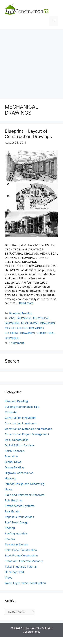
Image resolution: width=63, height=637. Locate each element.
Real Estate (12, 511)
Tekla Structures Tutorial (21, 566)
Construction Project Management (27, 434)
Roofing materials (16, 533)
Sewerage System (16, 544)
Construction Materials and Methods (28, 428)
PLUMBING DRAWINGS (20, 333)
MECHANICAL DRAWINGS (38, 323)
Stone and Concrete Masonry (24, 561)
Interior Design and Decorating (24, 484)
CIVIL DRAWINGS (20, 318)
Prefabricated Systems (20, 506)
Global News (13, 461)
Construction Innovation (20, 417)
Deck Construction (17, 439)
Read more (26, 303)
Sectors (10, 539)
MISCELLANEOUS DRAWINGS (24, 328)
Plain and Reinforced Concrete (24, 495)
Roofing (10, 528)
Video (8, 577)
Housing (10, 478)
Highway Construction (19, 473)
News (8, 489)
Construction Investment (21, 423)
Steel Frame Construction (21, 555)
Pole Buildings (14, 500)
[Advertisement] (31, 62)
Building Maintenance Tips (22, 406)
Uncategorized (14, 572)
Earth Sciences (14, 450)
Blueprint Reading (20, 313)
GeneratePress (31, 631)
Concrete (11, 412)
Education (11, 456)
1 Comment (16, 343)
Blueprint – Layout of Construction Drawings (28, 133)
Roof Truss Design (16, 522)
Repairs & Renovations (19, 517)
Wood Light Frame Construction (25, 583)
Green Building (14, 467)
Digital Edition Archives (20, 445)
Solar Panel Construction (21, 550)
